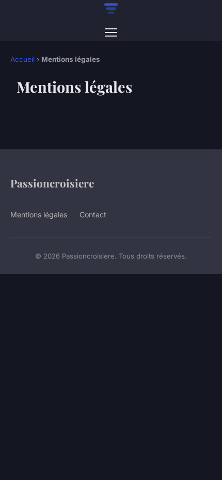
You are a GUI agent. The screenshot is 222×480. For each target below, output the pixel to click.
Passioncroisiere (52, 183)
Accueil (22, 59)
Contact (93, 214)
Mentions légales (38, 214)
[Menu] (111, 32)
